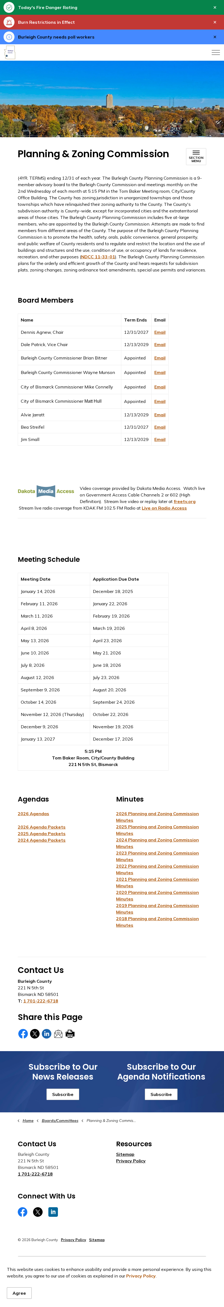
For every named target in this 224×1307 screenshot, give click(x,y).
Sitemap (125, 1154)
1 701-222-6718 (40, 1001)
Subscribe (62, 1094)
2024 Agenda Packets (42, 840)
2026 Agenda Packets (42, 827)
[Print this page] (70, 1034)
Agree (19, 1293)
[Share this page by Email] (58, 1034)
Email (160, 332)
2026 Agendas (33, 813)
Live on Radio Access (164, 508)
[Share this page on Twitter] (35, 1034)
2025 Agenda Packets (42, 833)
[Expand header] (216, 52)
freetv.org (185, 501)
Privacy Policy (141, 1276)
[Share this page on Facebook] (23, 1034)
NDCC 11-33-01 (98, 256)
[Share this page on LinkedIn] (46, 1034)
